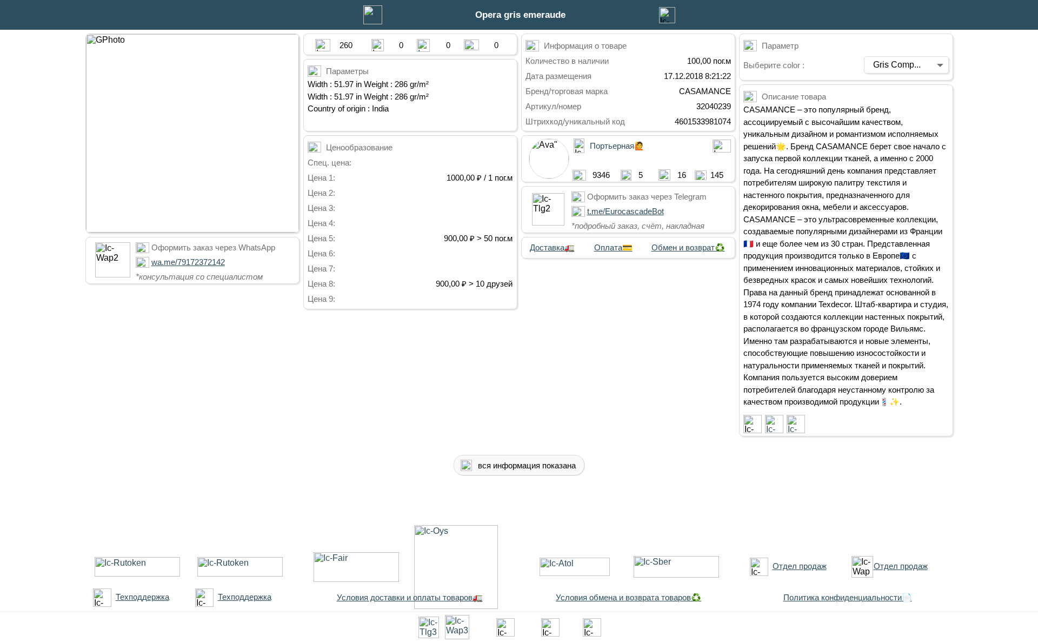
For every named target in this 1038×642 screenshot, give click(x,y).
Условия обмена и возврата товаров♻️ (628, 597)
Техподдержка (142, 596)
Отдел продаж (800, 566)
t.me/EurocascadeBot (625, 211)
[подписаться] (752, 424)
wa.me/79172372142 (188, 262)
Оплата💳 (613, 247)
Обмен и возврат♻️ (688, 247)
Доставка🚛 (552, 247)
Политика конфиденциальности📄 (847, 597)
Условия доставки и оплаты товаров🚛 (410, 597)
